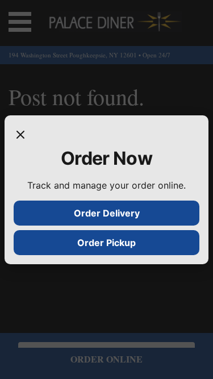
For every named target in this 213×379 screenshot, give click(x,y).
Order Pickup (106, 242)
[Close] (20, 135)
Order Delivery (107, 213)
